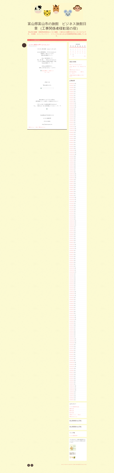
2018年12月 (72, 173)
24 (75, 52)
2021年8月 (72, 110)
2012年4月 (72, 331)
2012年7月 (72, 325)
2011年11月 (72, 340)
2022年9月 (72, 85)
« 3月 (73, 56)
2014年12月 (72, 268)
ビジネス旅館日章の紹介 (35, 39)
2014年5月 (72, 281)
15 (70, 51)
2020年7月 (72, 136)
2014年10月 (72, 272)
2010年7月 (72, 372)
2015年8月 (72, 252)
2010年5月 (72, 376)
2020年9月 (72, 132)
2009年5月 (72, 399)
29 (70, 54)
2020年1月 (72, 148)
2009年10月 (72, 389)
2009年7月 (72, 395)
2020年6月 (72, 138)
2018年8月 (72, 181)
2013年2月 (72, 311)
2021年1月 (72, 124)
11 (77, 49)
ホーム (29, 39)
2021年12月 (72, 103)
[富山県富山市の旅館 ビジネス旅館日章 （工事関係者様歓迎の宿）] (57, 11)
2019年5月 (72, 164)
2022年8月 (72, 87)
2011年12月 (72, 338)
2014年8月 (72, 276)
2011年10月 (72, 342)
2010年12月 (72, 362)
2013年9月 (72, 297)
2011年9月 (72, 344)
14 (84, 49)
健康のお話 (72, 408)
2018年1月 (72, 195)
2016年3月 (72, 238)
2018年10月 (72, 177)
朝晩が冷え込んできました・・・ (76, 69)
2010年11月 (72, 364)
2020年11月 (72, 128)
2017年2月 (72, 217)
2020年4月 (72, 142)
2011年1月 (72, 360)
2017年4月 (72, 213)
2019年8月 (72, 158)
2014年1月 (72, 289)
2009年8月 (72, 393)
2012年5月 (72, 329)
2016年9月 (72, 226)
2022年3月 (72, 97)
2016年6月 (72, 232)
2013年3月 (72, 309)
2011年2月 (72, 358)
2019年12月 (72, 150)
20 (82, 51)
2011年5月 (72, 352)
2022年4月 (72, 95)
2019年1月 (72, 171)
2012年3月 (72, 332)
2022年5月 (72, 93)
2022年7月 (72, 89)
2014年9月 (72, 274)
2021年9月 (72, 109)
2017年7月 (72, 207)
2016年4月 (72, 236)
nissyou (35, 46)
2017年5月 (72, 211)
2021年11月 (72, 105)
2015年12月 (72, 244)
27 (82, 52)
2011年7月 (72, 348)
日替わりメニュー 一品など (33, 127)
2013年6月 (72, 303)
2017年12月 (72, 197)
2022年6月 (72, 91)
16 (73, 51)
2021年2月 (72, 122)
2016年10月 (72, 224)
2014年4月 (72, 283)
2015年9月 (72, 250)
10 (75, 49)
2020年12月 (72, 126)
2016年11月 (72, 223)
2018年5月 (72, 187)
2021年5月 (72, 116)
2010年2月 (72, 382)
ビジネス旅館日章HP (73, 435)
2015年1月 (72, 266)
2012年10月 (72, 319)
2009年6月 (72, 397)
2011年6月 (72, 350)
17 (75, 51)
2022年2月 (72, 99)
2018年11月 (72, 175)
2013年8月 (72, 299)
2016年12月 (72, 221)
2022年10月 (72, 83)
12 (80, 49)
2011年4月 (72, 354)
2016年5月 (72, 234)
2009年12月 (72, 386)
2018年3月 (72, 191)
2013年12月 (72, 291)
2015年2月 (72, 264)
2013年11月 (72, 293)
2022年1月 (72, 101)
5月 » (85, 56)
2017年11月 (72, 199)
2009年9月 (72, 391)
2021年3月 (72, 120)
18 (77, 51)
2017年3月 (72, 215)
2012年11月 (72, 317)
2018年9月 (72, 179)
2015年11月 (72, 246)
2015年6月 (72, 256)
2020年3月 (72, 144)
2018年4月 (72, 189)
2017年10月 (72, 201)
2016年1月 (72, 242)
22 (70, 52)
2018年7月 (72, 183)
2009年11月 (72, 388)
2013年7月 (72, 301)
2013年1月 (72, 313)
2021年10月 (72, 107)
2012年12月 (72, 315)
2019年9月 (72, 156)
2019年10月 (72, 154)
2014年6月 (72, 279)
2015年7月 (72, 254)
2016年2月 (72, 240)
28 (84, 52)
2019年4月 (72, 166)
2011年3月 (72, 356)
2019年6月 (72, 162)
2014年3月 (72, 285)
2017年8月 (72, 205)
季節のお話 (72, 410)
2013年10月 (72, 295)
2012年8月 (72, 323)
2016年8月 (72, 228)
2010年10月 (72, 366)
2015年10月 (72, 248)
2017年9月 (72, 203)
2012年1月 (72, 336)
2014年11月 (72, 270)
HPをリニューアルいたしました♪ (76, 64)
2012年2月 (72, 334)
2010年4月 (72, 378)
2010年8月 (72, 370)
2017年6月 (72, 209)
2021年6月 (72, 114)
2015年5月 (72, 258)
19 (80, 51)
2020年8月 (72, 134)
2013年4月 (72, 307)
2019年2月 (72, 169)
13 (82, 49)
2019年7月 (72, 160)
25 (77, 52)
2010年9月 (72, 368)
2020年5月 (72, 140)
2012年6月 (72, 327)
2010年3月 (72, 380)
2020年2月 (72, 146)
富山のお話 (72, 412)
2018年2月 (72, 193)
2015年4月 (72, 260)
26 (80, 52)
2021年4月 (72, 118)
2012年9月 (72, 321)
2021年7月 (72, 112)
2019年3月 (72, 167)
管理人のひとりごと (42, 127)
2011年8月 (72, 346)
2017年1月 (72, 219)
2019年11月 (72, 152)
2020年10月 (72, 130)
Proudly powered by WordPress (67, 464)
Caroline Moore (84, 464)
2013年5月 (72, 305)
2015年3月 (72, 262)
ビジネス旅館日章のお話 (74, 406)
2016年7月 (72, 230)
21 (84, 51)
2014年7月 (72, 277)
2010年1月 (72, 384)
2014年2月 (72, 287)
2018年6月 (72, 185)
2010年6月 (72, 374)
